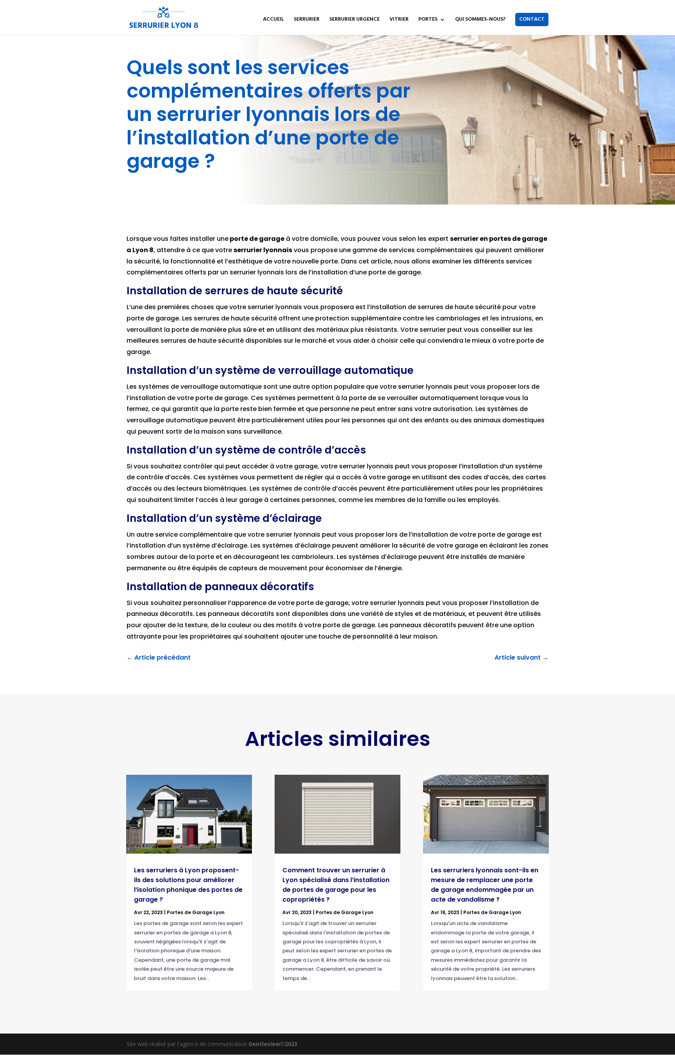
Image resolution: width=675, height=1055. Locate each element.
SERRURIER (307, 20)
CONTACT (532, 19)
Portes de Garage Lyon (196, 912)
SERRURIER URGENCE (354, 20)
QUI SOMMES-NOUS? (480, 20)
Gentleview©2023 (272, 1044)
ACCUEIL (273, 20)
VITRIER (399, 20)
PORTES (428, 20)
